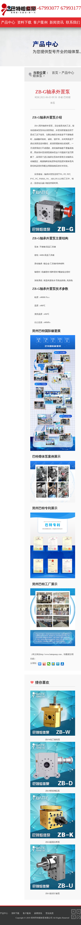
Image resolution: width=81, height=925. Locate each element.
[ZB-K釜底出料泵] (52, 838)
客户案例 (40, 22)
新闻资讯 (57, 22)
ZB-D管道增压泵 (52, 791)
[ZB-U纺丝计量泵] (52, 889)
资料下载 (24, 22)
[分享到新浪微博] (44, 663)
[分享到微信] (49, 663)
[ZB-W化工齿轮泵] (52, 735)
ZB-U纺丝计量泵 (52, 893)
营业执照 (49, 913)
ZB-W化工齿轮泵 (52, 739)
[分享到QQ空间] (53, 663)
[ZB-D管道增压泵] (52, 786)
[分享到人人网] (62, 663)
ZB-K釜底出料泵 (52, 842)
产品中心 (8, 22)
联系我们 (73, 22)
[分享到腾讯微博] (58, 663)
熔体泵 (37, 76)
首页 (55, 72)
